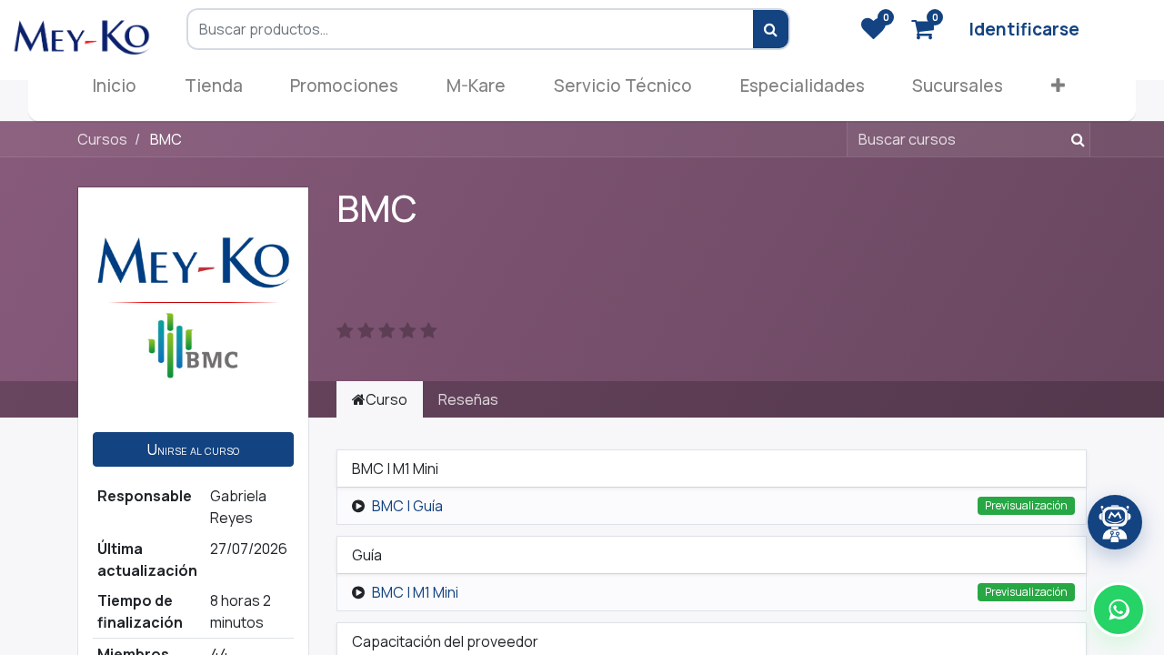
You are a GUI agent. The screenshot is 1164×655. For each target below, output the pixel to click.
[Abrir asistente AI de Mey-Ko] (1115, 522)
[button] (1058, 89)
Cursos (102, 139)
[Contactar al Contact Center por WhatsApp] (1118, 609)
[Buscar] (771, 29)
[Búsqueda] (1074, 139)
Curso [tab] (386, 399)
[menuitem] (114, 89)
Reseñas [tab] (468, 399)
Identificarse (1023, 29)
